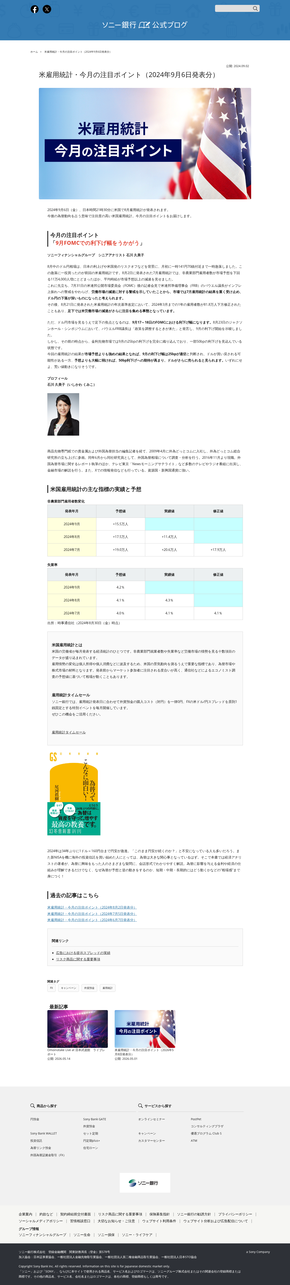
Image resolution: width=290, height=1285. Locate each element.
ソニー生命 (81, 1234)
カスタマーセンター (151, 1141)
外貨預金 (89, 988)
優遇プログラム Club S (206, 1133)
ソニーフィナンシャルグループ (42, 1234)
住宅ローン (90, 1148)
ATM (194, 1141)
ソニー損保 (106, 1234)
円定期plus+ (91, 1141)
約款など (46, 1214)
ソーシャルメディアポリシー (41, 1221)
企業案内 (25, 1214)
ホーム (34, 51)
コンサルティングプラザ (207, 1126)
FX (51, 988)
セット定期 (90, 1133)
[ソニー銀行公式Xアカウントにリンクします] (47, 12)
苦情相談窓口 (80, 1221)
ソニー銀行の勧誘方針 (194, 1214)
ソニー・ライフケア (137, 1234)
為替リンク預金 (40, 1148)
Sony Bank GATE (94, 1119)
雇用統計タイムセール (69, 732)
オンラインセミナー (151, 1119)
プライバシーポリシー (235, 1214)
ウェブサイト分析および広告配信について (215, 1221)
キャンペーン (68, 988)
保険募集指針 (159, 1214)
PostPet (196, 1119)
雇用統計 (108, 988)
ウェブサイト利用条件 (159, 1221)
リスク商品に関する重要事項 (78, 959)
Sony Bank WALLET (43, 1133)
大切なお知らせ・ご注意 (116, 1221)
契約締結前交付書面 (75, 1214)
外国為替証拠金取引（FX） (48, 1155)
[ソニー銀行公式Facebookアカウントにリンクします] (34, 12)
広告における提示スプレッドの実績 (83, 952)
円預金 (34, 1119)
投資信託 (36, 1141)
